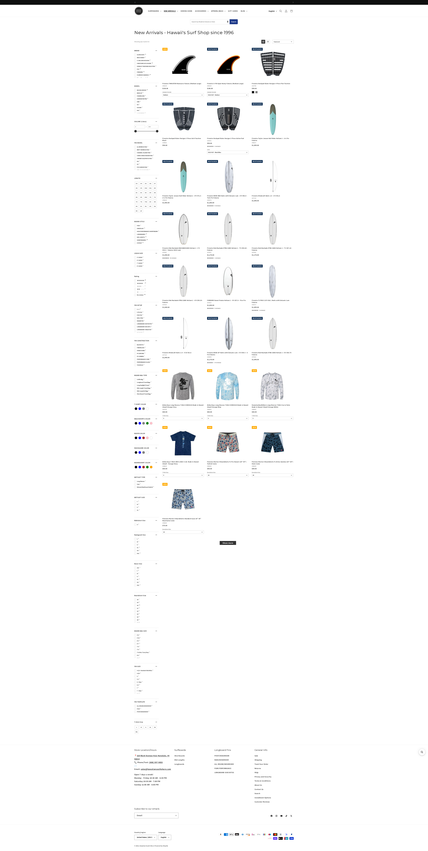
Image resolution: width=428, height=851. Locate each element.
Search (233, 22)
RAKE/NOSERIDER (221, 760)
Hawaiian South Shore (147, 846)
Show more (228, 543)
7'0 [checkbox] (150, 197)
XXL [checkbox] (137, 732)
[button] (154, 11)
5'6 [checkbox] (150, 183)
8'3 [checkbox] (150, 202)
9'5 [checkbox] (150, 206)
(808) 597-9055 (156, 762)
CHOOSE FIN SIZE (166, 92)
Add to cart (183, 78)
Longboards (179, 764)
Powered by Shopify (161, 846)
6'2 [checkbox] (141, 192)
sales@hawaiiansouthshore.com (156, 769)
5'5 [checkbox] (145, 183)
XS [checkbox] (155, 727)
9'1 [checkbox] (141, 206)
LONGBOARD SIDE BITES (224, 772)
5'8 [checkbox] (136, 188)
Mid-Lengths (179, 760)
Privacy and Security (263, 777)
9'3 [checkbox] (145, 206)
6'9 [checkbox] (141, 197)
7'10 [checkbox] (146, 202)
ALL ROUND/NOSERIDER (224, 764)
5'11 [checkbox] (150, 188)
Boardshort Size (211, 472)
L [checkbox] (136, 727)
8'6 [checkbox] (155, 202)
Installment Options (263, 797)
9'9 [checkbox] (136, 211)
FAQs (257, 772)
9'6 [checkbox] (155, 206)
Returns (258, 768)
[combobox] (210, 21)
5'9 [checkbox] (141, 188)
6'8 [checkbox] (136, 197)
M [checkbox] (141, 727)
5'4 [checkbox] (141, 183)
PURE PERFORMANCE (222, 768)
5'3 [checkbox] (136, 183)
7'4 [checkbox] (136, 202)
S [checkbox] (145, 727)
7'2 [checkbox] (155, 197)
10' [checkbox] (141, 211)
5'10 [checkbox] (146, 188)
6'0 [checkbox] (155, 188)
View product (228, 78)
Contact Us (259, 789)
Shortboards (179, 756)
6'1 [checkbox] (136, 192)
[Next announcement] (293, 2)
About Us (258, 785)
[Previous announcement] (135, 2)
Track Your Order (261, 764)
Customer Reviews (262, 802)
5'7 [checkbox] (155, 183)
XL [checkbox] (150, 727)
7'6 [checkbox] (141, 202)
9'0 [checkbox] (136, 206)
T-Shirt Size (165, 415)
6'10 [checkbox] (146, 197)
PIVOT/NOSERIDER (221, 756)
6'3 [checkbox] (145, 192)
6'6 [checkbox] (155, 192)
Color (208, 149)
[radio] (253, 92)
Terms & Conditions (263, 781)
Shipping (258, 760)
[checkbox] (136, 408)
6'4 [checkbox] (150, 192)
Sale (256, 756)
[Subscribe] (175, 815)
